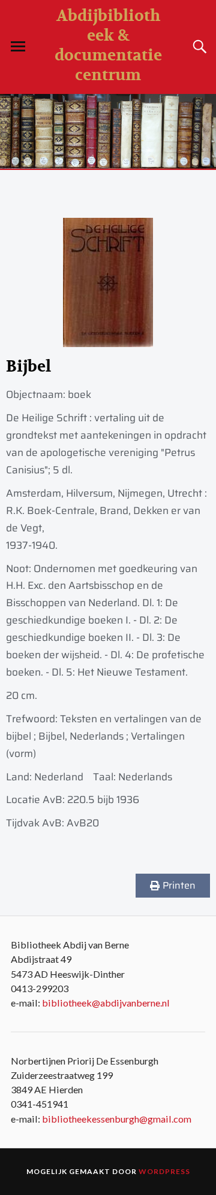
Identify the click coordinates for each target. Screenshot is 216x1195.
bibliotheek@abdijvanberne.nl (106, 1002)
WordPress (164, 1171)
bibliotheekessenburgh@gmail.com (116, 1118)
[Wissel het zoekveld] (198, 47)
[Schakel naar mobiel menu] (18, 47)
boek (79, 394)
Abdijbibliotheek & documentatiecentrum (108, 45)
